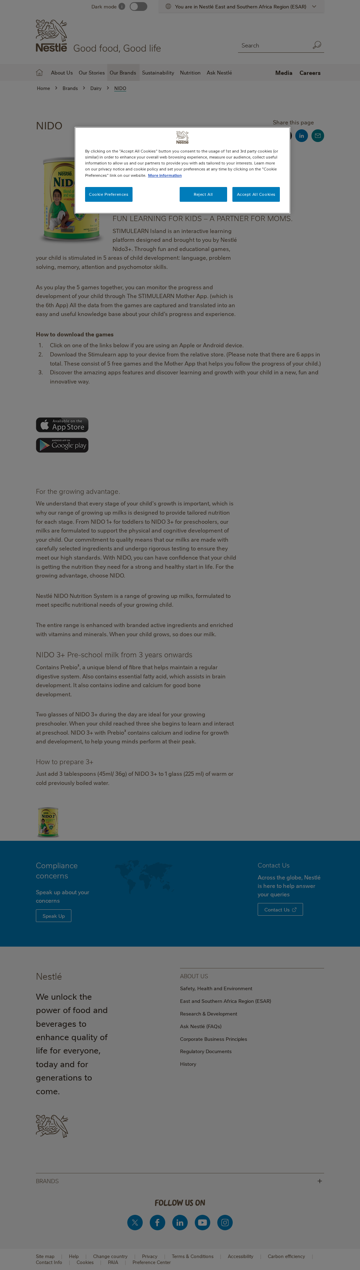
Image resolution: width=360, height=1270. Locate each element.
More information (165, 175)
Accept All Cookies (256, 194)
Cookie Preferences (108, 194)
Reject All (203, 194)
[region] (182, 170)
